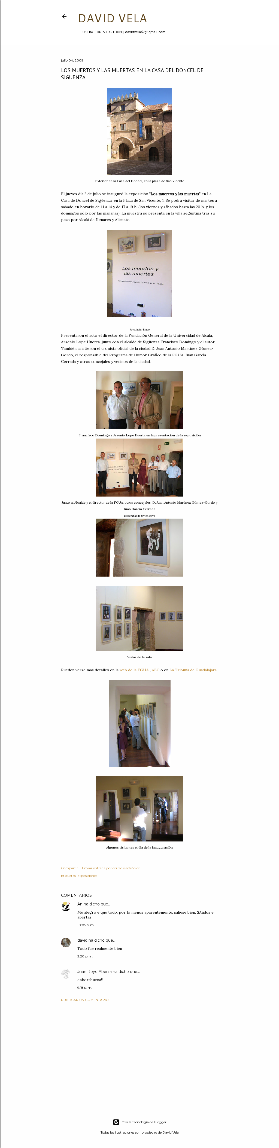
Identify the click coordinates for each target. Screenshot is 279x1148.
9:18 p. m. (84, 987)
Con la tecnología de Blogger (144, 1122)
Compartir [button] (69, 868)
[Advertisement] (139, 1053)
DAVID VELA (112, 18)
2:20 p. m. (85, 956)
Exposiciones (87, 876)
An (80, 904)
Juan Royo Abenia (94, 971)
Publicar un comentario (85, 1000)
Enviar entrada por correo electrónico (111, 868)
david (82, 940)
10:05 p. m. (86, 925)
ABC (156, 670)
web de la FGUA (134, 670)
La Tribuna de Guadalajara (193, 670)
